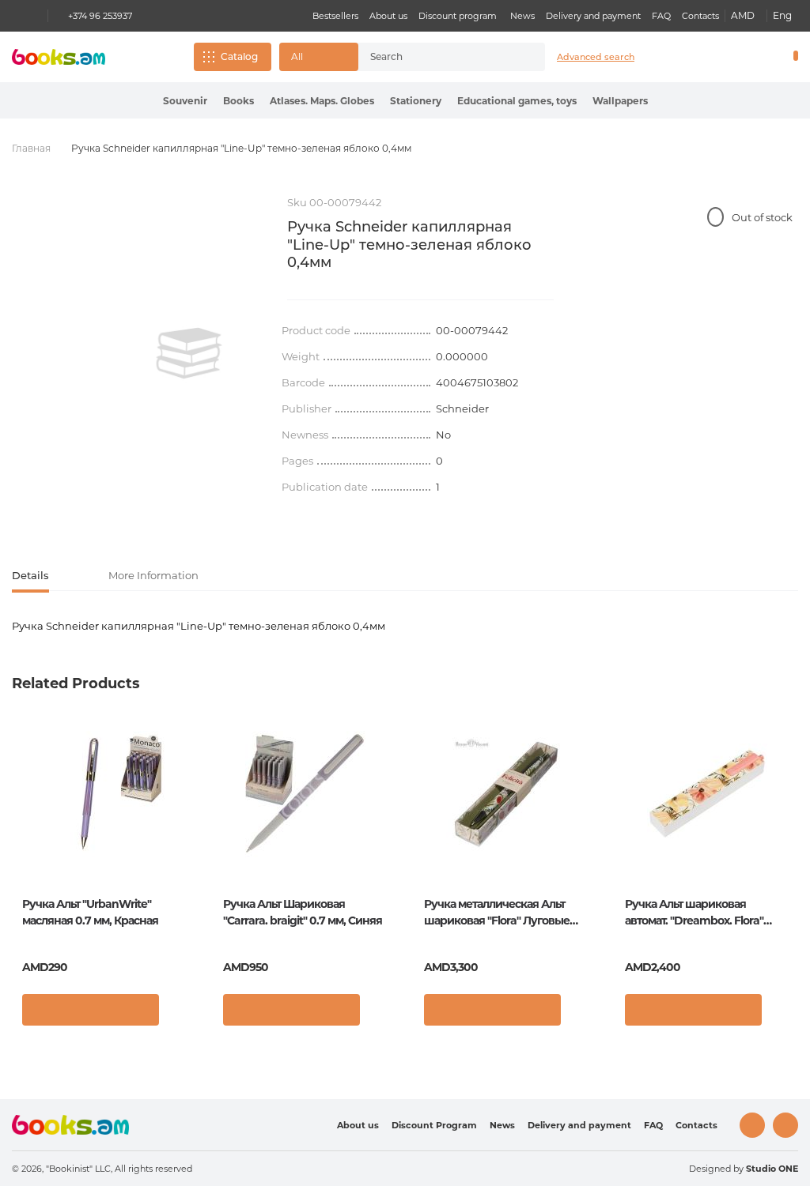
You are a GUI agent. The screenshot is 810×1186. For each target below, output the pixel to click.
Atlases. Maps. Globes (322, 101)
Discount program (457, 15)
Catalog (239, 56)
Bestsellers (335, 15)
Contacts (700, 15)
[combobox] (437, 57)
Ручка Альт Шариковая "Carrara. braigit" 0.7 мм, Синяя (302, 912)
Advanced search (595, 56)
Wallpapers (620, 101)
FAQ (661, 15)
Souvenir (185, 101)
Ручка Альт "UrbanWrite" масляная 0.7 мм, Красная (90, 912)
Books (238, 101)
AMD (743, 15)
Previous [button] (25, 839)
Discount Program (434, 1125)
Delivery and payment (593, 15)
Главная (31, 148)
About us (388, 15)
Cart (792, 57)
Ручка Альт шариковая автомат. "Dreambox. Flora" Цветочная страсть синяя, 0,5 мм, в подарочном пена (701, 913)
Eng (782, 15)
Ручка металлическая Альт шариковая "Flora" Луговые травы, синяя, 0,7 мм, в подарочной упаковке (497, 913)
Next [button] (785, 839)
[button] (318, 57)
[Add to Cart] (90, 1010)
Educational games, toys (517, 101)
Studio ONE (772, 1168)
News (522, 15)
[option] (189, 353)
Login (727, 57)
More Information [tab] (153, 575)
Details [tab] (30, 575)
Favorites (754, 57)
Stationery (415, 101)
